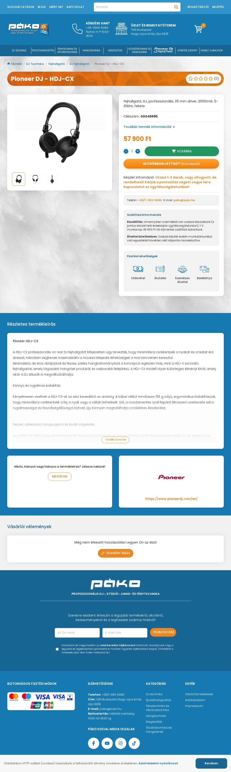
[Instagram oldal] (120, 743)
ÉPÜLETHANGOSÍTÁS (43, 50)
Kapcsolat (75, 7)
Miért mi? (56, 7)
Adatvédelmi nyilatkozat (158, 763)
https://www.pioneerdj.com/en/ (171, 499)
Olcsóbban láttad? (171, 163)
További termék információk (147, 127)
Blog (42, 7)
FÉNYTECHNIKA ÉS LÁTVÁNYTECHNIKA (67, 50)
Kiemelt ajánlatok (212, 50)
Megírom (59, 476)
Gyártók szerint (187, 50)
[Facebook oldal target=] (93, 743)
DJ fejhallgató (80, 64)
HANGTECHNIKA (91, 50)
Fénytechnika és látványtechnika (157, 708)
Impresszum (194, 706)
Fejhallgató (57, 64)
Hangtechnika (156, 716)
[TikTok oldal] (134, 743)
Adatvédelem (195, 700)
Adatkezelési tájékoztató (118, 645)
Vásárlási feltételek (199, 694)
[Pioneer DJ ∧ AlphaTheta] (164, 50)
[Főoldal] (28, 34)
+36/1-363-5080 (150, 200)
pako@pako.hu (184, 200)
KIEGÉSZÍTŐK (115, 50)
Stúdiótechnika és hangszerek (159, 730)
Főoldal (16, 64)
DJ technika (154, 694)
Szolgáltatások (20, 7)
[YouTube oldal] (107, 743)
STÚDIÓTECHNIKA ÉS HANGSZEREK (139, 50)
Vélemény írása (118, 553)
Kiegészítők (154, 722)
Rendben (211, 763)
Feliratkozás (163, 632)
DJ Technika (19, 50)
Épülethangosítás (158, 700)
